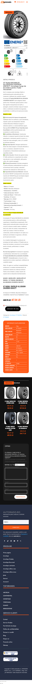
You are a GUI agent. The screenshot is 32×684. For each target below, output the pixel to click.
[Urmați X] (21, 541)
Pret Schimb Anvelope (9, 626)
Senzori (5, 578)
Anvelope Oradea (8, 559)
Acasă (5, 278)
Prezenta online (7, 642)
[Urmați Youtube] (14, 541)
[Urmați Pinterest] (17, 541)
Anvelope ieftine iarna (9, 572)
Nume (7, 482)
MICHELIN (6, 592)
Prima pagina (7, 553)
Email (7, 489)
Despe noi (6, 639)
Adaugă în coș (13, 309)
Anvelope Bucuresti (9, 562)
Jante (4, 575)
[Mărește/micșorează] (0, 681)
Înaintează (20, 497)
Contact (5, 619)
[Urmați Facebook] (4, 541)
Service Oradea (7, 623)
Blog (4, 635)
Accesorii (6, 582)
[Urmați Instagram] (11, 541)
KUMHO (5, 605)
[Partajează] (4, 681)
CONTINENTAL (7, 596)
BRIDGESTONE (7, 609)
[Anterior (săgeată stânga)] (0, 683)
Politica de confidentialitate (11, 629)
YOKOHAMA (7, 602)
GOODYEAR (7, 599)
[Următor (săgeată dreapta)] (2, 683)
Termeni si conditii (8, 632)
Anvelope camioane (9, 566)
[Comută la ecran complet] (2, 681)
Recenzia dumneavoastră (12, 467)
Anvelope (12, 278)
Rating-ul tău (10, 464)
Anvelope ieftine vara (9, 569)
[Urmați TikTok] (7, 541)
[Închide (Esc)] (5, 681)
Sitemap (5, 645)
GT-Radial (6, 317)
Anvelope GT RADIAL (16, 315)
